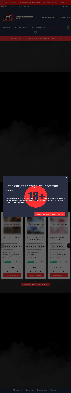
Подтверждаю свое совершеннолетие (50, 214)
